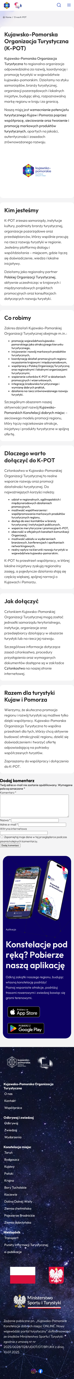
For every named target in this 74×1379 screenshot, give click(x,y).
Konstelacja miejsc (17, 1147)
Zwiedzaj (10, 1130)
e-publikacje (13, 1252)
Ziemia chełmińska (17, 1208)
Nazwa (5, 820)
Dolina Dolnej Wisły (18, 1201)
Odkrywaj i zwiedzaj (19, 1117)
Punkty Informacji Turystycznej (26, 1245)
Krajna (9, 1180)
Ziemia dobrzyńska (17, 1222)
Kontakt (10, 1101)
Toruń (8, 1152)
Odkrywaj (11, 1123)
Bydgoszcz (11, 1159)
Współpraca (13, 1108)
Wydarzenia (12, 1137)
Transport (11, 1238)
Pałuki (8, 1173)
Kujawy (9, 1166)
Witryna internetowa (13, 828)
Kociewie (10, 1194)
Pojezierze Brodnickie (19, 1215)
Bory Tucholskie (15, 1187)
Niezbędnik (12, 1232)
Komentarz (8, 792)
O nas (8, 1094)
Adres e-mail (9, 824)
